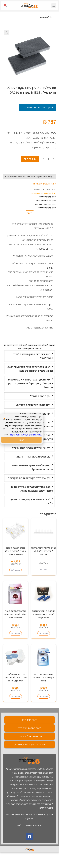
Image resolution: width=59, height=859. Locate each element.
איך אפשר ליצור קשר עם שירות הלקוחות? (29, 478)
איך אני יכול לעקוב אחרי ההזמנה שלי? (31, 447)
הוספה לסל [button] (15, 570)
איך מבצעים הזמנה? (40, 396)
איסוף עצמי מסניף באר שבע (45, 204)
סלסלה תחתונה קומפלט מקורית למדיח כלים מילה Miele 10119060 (15, 551)
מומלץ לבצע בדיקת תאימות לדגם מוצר (37, 107)
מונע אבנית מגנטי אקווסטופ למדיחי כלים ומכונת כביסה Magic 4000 (43, 614)
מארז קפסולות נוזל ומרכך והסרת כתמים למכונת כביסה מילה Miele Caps (15, 677)
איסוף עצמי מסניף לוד (47, 196)
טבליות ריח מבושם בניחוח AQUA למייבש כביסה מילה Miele (43, 677)
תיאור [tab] (29, 213)
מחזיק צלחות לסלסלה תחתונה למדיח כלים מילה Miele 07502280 (43, 551)
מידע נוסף (44, 569)
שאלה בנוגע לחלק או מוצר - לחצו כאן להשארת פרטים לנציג (28, 176)
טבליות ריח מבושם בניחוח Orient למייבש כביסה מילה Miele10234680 (15, 614)
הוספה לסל (30, 158)
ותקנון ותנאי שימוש (18, 434)
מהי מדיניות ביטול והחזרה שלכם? (33, 456)
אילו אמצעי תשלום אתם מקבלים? (33, 405)
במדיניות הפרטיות (34, 434)
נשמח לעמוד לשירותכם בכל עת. (29, 825)
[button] (53, 5)
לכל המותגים (46, 17)
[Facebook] (29, 836)
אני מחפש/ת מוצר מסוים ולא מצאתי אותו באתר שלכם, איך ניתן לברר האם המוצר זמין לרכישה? (30, 383)
